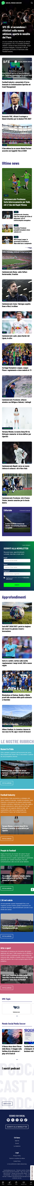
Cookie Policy (17, 1161)
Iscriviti (17, 585)
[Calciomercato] (16, 1008)
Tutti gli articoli (7, 783)
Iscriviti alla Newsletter (17, 1127)
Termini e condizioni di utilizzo (17, 1158)
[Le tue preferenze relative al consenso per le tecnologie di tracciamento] (32, 889)
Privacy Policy (17, 1155)
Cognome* (7, 571)
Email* (6, 557)
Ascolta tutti (7, 1103)
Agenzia (17, 1140)
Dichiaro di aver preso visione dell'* (17, 578)
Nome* (6, 564)
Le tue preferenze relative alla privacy (17, 1164)
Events (17, 1143)
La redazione (17, 1146)
